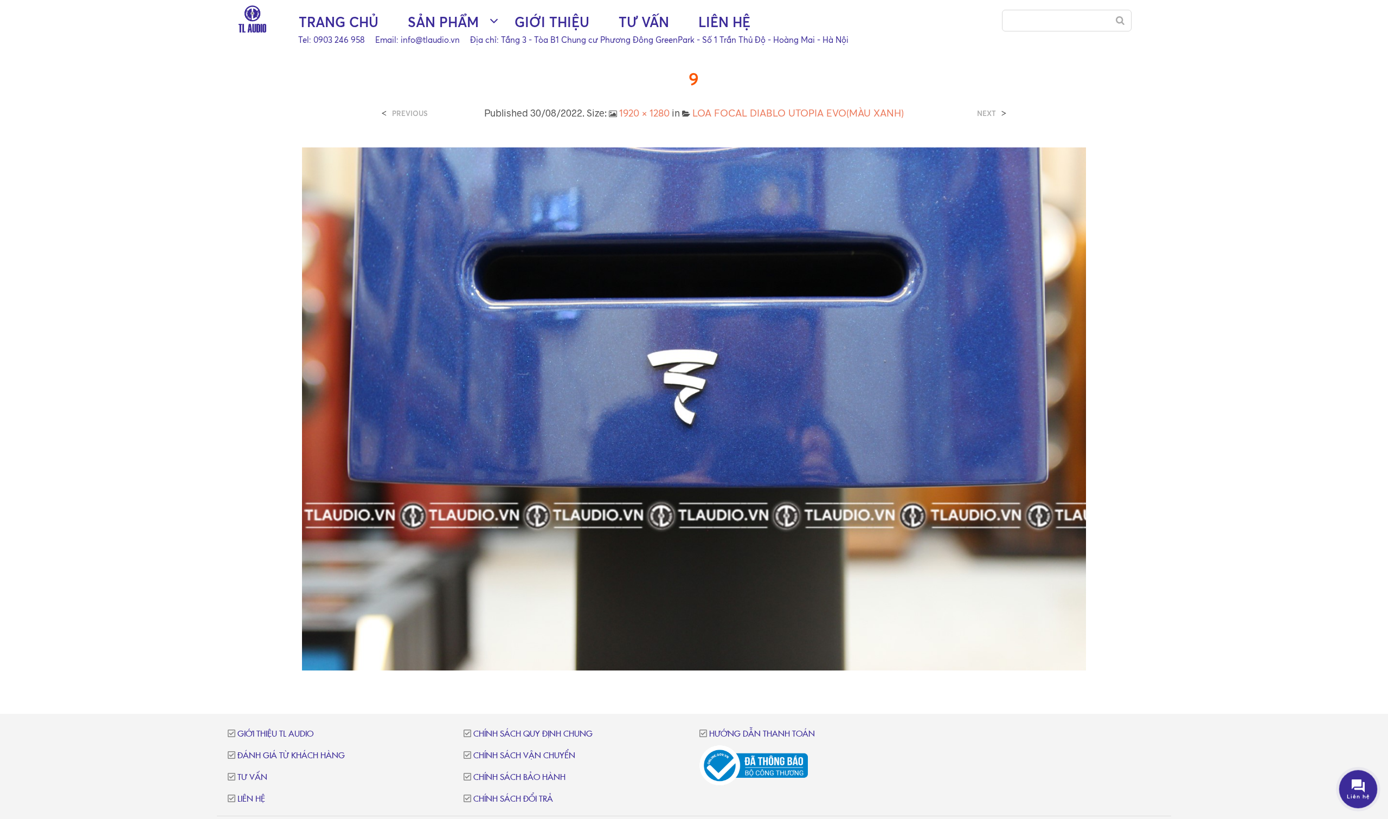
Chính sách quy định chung (533, 734)
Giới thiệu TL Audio (275, 734)
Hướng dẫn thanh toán (762, 734)
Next (986, 113)
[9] (694, 407)
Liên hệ (724, 22)
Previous (410, 113)
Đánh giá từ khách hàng (291, 755)
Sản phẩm (443, 22)
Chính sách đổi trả (513, 799)
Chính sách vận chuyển (524, 755)
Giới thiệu (552, 22)
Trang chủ (338, 22)
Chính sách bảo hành (519, 777)
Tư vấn (644, 22)
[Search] (1120, 20)
